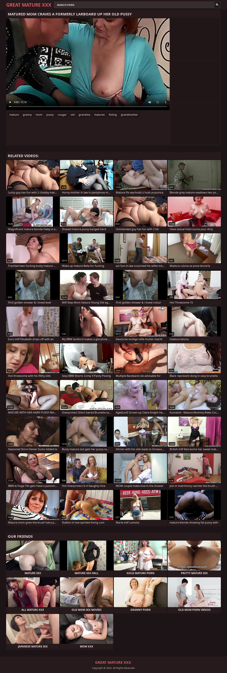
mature (14, 114)
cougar (62, 114)
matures (99, 114)
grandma (84, 114)
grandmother (129, 114)
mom (39, 114)
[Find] (217, 5)
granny (27, 114)
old (73, 114)
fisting (113, 114)
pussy (50, 114)
